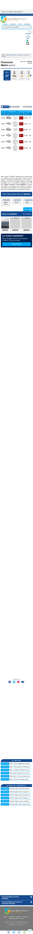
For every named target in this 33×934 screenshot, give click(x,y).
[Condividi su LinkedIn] (19, 932)
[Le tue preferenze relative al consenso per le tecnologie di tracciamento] (30, 931)
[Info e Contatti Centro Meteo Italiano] (22, 682)
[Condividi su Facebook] (8, 932)
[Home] (13, 22)
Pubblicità (18, 916)
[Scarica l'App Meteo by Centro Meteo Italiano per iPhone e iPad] (27, 43)
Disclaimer (25, 916)
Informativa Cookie (13, 918)
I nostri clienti (11, 916)
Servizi (5, 916)
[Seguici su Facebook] (10, 682)
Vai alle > (27, 214)
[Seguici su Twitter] (14, 682)
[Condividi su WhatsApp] (24, 932)
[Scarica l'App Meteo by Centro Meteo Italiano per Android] (27, 40)
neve (20, 24)
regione (27, 24)
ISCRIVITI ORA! (16, 244)
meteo (5, 24)
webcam (12, 24)
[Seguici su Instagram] (18, 682)
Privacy (22, 918)
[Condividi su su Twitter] (13, 932)
